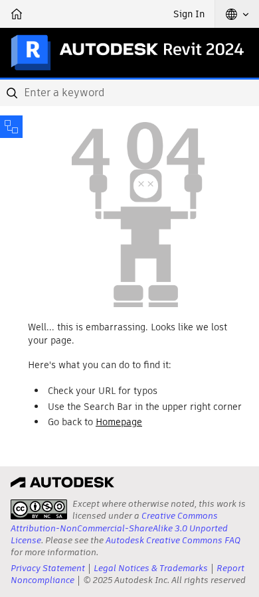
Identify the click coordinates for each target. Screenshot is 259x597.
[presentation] (39, 509)
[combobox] (129, 93)
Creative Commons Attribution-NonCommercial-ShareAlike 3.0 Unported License (119, 527)
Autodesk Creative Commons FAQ (173, 540)
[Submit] (13, 93)
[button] (237, 14)
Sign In (189, 14)
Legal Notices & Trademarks (151, 568)
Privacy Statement (48, 568)
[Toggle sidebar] (11, 126)
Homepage (119, 422)
